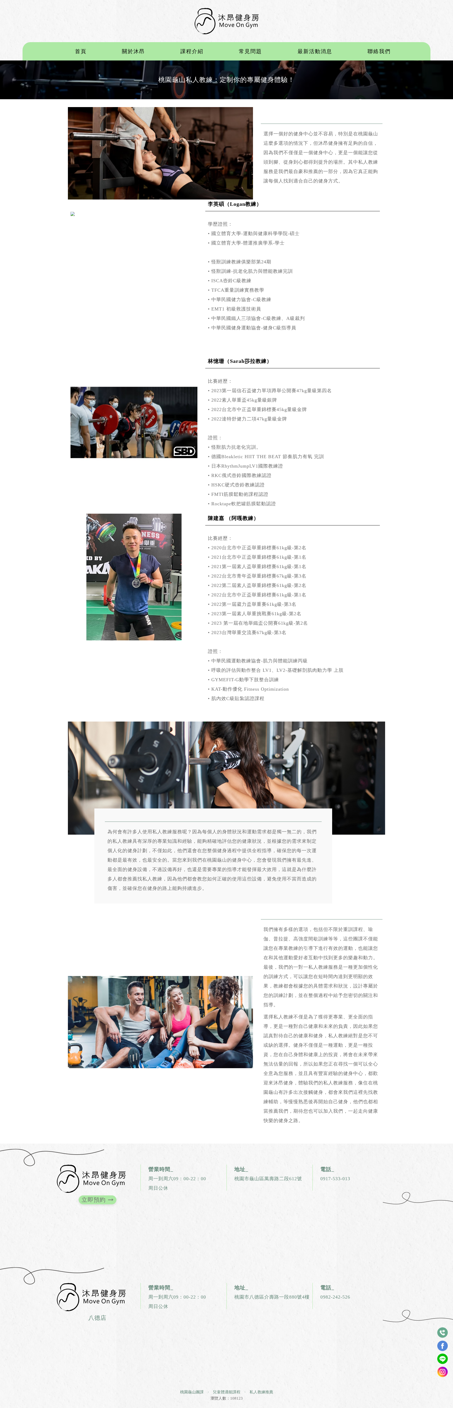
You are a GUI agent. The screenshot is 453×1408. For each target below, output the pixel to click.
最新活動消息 (315, 51)
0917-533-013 (335, 1178)
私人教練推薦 (261, 1392)
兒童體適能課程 (226, 1392)
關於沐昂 (133, 51)
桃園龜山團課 (192, 1392)
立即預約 (94, 1200)
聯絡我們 (379, 51)
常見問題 (250, 51)
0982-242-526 (335, 1297)
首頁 (81, 51)
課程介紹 (191, 51)
